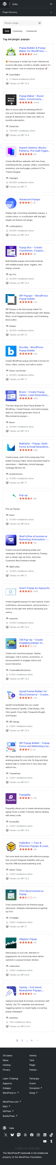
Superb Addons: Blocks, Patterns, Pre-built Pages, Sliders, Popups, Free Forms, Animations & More (34, 149)
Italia (11, 1128)
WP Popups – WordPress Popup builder (33, 297)
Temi (31, 1060)
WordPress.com (12, 1101)
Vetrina (32, 1055)
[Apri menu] (51, 4)
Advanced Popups (29, 199)
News (5, 1060)
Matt (6, 1106)
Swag (33, 1092)
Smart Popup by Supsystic (34, 588)
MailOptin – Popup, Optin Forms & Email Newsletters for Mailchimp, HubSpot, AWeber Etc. (34, 445)
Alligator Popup (28, 939)
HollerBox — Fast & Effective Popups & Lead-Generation (34, 844)
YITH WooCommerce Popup (31, 893)
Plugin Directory (10, 12)
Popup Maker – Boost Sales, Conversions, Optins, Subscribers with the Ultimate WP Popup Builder (33, 98)
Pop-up (23, 495)
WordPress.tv (11, 1092)
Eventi (32, 1083)
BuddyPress (10, 1116)
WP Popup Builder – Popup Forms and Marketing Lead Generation (34, 745)
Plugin (32, 1065)
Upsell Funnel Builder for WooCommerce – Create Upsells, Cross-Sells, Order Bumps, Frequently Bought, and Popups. (33, 693)
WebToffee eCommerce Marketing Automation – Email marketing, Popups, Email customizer (33, 538)
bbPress (8, 1111)
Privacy (6, 1069)
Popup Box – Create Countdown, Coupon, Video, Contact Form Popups (31, 249)
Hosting (6, 1065)
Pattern (33, 1069)
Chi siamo (7, 1055)
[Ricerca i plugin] (39, 23)
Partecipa (34, 1078)
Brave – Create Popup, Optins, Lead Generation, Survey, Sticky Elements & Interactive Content (34, 394)
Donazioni (35, 1088)
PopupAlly (25, 794)
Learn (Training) (10, 1078)
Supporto (7, 1083)
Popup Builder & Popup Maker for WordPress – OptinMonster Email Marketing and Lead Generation (32, 49)
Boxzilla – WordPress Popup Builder (31, 349)
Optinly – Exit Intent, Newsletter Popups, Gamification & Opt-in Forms (31, 989)
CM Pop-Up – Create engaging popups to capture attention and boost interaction (31, 641)
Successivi (38, 1040)
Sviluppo (7, 1088)
